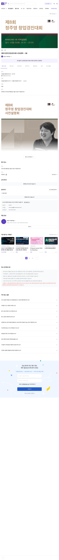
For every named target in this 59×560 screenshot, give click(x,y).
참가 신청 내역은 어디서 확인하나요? (9, 311)
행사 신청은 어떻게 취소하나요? (8, 316)
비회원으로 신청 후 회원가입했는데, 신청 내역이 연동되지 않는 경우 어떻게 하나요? (19, 322)
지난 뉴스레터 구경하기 (29, 393)
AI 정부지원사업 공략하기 (50, 248)
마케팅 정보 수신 (25, 384)
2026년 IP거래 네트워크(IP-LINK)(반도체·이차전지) (22, 249)
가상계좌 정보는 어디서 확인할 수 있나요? (10, 328)
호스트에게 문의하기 (53, 189)
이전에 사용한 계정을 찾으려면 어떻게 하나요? (11, 350)
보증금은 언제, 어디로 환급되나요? (8, 333)
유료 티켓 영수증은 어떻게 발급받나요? (9, 339)
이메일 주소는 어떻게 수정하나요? (8, 305)
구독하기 (29, 389)
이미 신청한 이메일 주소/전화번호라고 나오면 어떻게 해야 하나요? (15, 300)
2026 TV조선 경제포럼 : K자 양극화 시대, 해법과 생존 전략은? (7, 249)
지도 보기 (54, 174)
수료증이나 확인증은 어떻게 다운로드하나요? (11, 345)
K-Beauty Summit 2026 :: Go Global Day (36, 249)
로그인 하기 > (27, 202)
